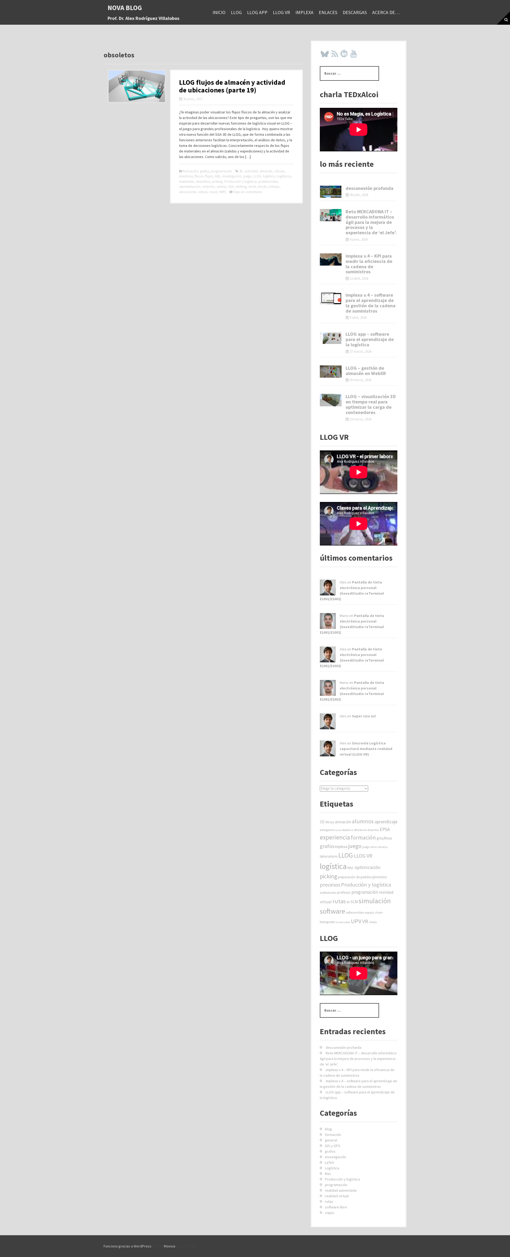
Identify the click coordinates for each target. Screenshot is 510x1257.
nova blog (125, 7)
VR (365, 921)
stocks (262, 186)
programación (221, 171)
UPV (356, 921)
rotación (208, 186)
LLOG (236, 12)
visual (213, 192)
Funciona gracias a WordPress (127, 1246)
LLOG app (257, 12)
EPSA (385, 829)
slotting (241, 186)
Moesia (169, 1246)
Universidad (342, 922)
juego (247, 176)
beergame (327, 830)
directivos (186, 176)
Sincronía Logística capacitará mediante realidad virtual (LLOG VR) (366, 749)
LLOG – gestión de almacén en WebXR (366, 370)
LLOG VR (281, 12)
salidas (221, 186)
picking (217, 181)
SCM (354, 901)
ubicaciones (187, 192)
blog (328, 1129)
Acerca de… (386, 12)
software (332, 911)
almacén (266, 171)
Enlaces (328, 12)
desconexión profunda (369, 188)
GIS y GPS (332, 1145)
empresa (373, 830)
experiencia (335, 837)
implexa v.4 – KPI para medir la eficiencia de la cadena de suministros (369, 264)
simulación (375, 900)
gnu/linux (384, 838)
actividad (251, 171)
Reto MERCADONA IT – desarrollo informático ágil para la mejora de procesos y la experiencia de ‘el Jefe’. (371, 222)
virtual (202, 192)
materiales (186, 181)
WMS (222, 192)
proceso (380, 876)
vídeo (373, 922)
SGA (231, 186)
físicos (199, 176)
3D (241, 171)
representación (189, 186)
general (331, 1140)
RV (348, 902)
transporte (327, 922)
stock (252, 186)
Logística (332, 1168)
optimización (367, 867)
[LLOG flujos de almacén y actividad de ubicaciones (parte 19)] (137, 85)
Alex (343, 582)
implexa (304, 12)
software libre (355, 912)
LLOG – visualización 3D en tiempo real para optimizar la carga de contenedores (371, 404)
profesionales (268, 181)
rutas (339, 901)
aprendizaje (386, 822)
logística (269, 176)
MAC (350, 868)
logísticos (284, 176)
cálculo (279, 171)
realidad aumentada (340, 1190)
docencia (347, 830)
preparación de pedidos (355, 877)
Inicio (219, 12)
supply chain (374, 912)
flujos (209, 176)
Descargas (355, 12)
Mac (328, 1173)
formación (190, 171)
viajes (329, 1212)
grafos (204, 171)
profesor (344, 892)
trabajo (274, 186)
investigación (231, 176)
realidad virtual (336, 1196)
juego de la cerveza (375, 847)
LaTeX (329, 1162)
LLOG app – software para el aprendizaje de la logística (370, 339)
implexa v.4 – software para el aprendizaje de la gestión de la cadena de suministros (371, 303)
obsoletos (203, 181)
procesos (330, 884)
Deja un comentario (247, 192)
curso (338, 830)
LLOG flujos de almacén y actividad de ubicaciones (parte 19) (232, 86)
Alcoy (329, 822)
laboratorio (329, 856)
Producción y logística (240, 181)
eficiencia (360, 830)
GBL (217, 176)
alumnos (363, 821)
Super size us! (364, 716)
